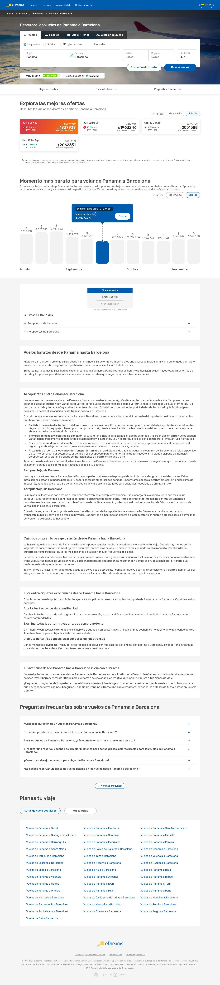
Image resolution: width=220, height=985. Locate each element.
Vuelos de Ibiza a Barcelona (99, 856)
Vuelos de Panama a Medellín (157, 835)
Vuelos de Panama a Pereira (157, 842)
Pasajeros (185, 53)
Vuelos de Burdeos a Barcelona (159, 862)
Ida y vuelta (175, 113)
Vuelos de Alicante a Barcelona (102, 862)
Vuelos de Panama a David (42, 828)
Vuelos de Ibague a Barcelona (158, 911)
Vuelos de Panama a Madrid (42, 883)
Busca (123, 216)
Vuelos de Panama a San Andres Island (163, 828)
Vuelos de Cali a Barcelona (42, 918)
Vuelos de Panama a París (155, 890)
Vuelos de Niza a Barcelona (99, 869)
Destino (79, 53)
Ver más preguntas (112, 785)
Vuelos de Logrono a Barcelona (44, 862)
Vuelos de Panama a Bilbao (156, 876)
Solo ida (192, 113)
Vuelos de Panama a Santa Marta (46, 849)
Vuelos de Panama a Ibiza (155, 869)
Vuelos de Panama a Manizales (101, 842)
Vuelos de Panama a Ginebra (43, 890)
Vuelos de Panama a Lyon (98, 883)
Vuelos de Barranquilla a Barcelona (47, 904)
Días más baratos (106, 89)
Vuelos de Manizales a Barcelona (103, 904)
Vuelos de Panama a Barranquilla (46, 842)
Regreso (155, 53)
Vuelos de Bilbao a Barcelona (43, 869)
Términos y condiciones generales (90, 955)
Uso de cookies (115, 955)
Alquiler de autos (83, 5)
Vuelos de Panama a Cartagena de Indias (51, 835)
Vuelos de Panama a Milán (99, 890)
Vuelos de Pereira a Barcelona (158, 904)
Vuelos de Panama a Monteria (101, 828)
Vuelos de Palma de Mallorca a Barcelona (107, 849)
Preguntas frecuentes (167, 89)
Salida (129, 53)
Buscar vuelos (180, 67)
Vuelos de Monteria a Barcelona (45, 897)
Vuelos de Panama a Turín (156, 883)
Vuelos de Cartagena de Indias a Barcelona (109, 897)
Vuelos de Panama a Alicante (100, 876)
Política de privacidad (135, 955)
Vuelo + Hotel (63, 5)
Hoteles (47, 5)
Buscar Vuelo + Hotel (144, 67)
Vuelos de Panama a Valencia (43, 876)
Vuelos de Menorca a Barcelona (159, 849)
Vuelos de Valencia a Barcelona (159, 856)
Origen (29, 53)
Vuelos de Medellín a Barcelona (159, 897)
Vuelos (34, 5)
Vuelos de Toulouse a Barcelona (45, 856)
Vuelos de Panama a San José (101, 835)
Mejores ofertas (48, 89)
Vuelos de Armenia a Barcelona (102, 911)
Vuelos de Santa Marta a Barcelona (47, 911)
